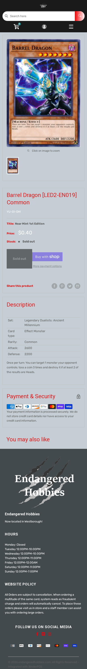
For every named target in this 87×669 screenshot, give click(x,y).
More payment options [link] (47, 266)
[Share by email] (77, 286)
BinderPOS (35, 666)
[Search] (80, 16)
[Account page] (44, 27)
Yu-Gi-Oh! (14, 211)
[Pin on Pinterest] (62, 286)
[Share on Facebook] (54, 286)
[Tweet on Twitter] (70, 286)
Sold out (19, 259)
